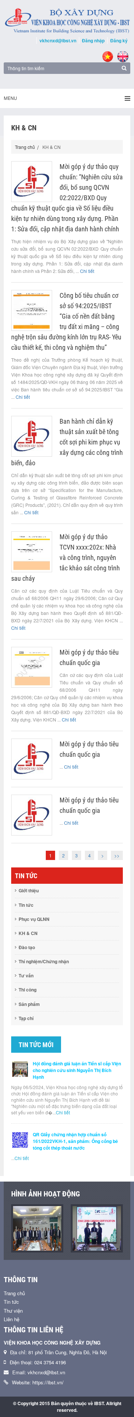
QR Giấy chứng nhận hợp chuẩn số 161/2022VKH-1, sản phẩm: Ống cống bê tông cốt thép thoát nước (75, 1141)
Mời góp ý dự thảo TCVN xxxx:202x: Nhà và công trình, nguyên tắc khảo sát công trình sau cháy (65, 557)
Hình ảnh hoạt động (45, 1193)
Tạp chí (26, 1018)
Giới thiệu (29, 890)
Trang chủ (25, 147)
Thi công (27, 989)
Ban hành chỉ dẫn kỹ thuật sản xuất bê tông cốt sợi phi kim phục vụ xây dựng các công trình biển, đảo (67, 442)
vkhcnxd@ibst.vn (57, 40)
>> (116, 855)
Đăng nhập (93, 40)
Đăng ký (119, 40)
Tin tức (26, 905)
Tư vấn (26, 975)
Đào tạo (27, 947)
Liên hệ (11, 1319)
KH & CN (28, 933)
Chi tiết (87, 271)
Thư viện (13, 1310)
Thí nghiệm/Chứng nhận (44, 961)
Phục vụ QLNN (34, 919)
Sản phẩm (29, 1004)
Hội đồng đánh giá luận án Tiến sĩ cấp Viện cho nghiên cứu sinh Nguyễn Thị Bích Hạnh (77, 1070)
